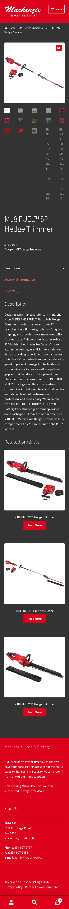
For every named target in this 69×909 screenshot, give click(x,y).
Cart (53, 899)
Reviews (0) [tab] (11, 291)
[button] (59, 48)
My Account (11, 902)
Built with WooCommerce (42, 887)
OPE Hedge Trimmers (30, 28)
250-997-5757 (23, 847)
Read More (35, 525)
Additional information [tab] (19, 279)
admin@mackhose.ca (28, 857)
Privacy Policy (13, 887)
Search (34, 902)
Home (12, 28)
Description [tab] (12, 268)
